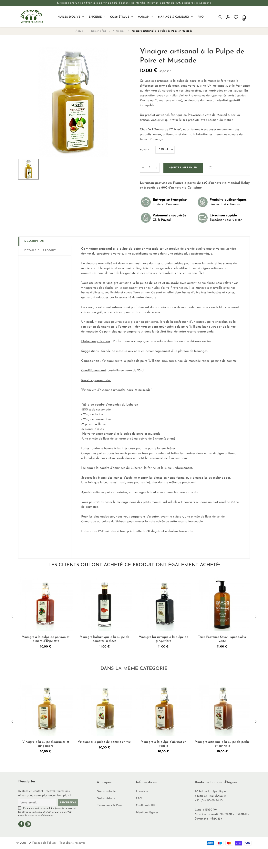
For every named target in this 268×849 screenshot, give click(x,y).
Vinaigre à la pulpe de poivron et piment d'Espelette (45, 639)
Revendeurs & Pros (109, 805)
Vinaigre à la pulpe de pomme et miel (104, 742)
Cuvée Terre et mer (168, 100)
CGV (139, 798)
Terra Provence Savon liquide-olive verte (222, 639)
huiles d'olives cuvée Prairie (100, 292)
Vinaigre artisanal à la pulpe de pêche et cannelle (222, 743)
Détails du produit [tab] (40, 250)
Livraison (142, 791)
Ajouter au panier (183, 168)
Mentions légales (147, 812)
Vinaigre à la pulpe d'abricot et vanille (163, 743)
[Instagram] (28, 824)
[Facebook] (21, 824)
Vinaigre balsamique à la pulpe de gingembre (163, 639)
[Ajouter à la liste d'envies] (210, 168)
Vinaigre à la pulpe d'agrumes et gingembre (45, 743)
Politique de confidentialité (39, 815)
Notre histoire (106, 798)
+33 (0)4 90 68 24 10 (208, 800)
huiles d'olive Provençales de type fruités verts (202, 95)
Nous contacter (107, 791)
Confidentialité (145, 805)
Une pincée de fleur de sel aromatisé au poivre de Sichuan (123, 438)
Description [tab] (34, 241)
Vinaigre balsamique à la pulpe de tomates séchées (104, 639)
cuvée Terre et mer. (137, 292)
